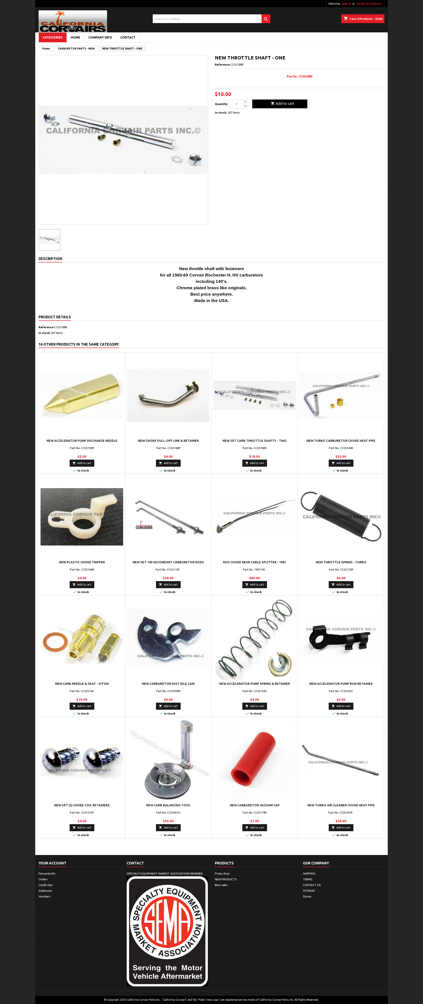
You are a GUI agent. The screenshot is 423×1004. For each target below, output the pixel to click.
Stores (307, 896)
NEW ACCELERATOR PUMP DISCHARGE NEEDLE (81, 440)
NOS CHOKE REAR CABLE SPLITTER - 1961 (254, 562)
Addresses (45, 890)
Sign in (346, 3)
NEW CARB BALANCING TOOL (168, 805)
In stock (44, 332)
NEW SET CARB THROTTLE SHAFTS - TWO (255, 440)
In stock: (221, 112)
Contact (135, 863)
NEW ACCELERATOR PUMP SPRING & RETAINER (254, 683)
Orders (43, 879)
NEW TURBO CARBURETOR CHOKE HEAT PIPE (340, 440)
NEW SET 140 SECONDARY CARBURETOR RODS (168, 562)
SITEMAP (309, 890)
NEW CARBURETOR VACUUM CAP (255, 805)
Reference (222, 64)
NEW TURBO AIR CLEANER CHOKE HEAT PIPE (341, 805)
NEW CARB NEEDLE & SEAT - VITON (82, 683)
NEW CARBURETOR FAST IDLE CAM (168, 683)
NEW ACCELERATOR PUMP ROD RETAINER (341, 683)
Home (75, 37)
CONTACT (127, 37)
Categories (53, 37)
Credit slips (46, 884)
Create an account (369, 3)
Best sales (221, 884)
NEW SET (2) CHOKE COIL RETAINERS (82, 805)
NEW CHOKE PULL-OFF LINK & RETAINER (168, 440)
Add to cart (282, 103)
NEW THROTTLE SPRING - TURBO (341, 562)
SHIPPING (309, 873)
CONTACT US (312, 884)
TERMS (307, 879)
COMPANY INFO (100, 37)
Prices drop (222, 873)
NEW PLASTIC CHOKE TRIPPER (82, 562)
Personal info (47, 873)
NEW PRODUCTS (226, 879)
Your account (52, 863)
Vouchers (44, 896)
